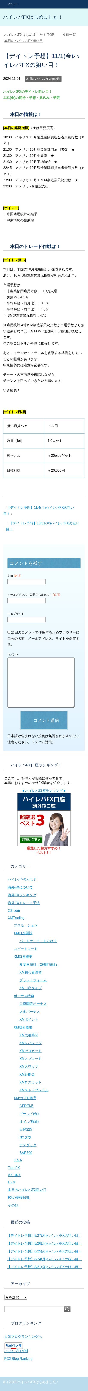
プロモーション (26, 925)
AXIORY (14, 1175)
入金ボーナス (29, 1011)
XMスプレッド (30, 1059)
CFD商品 (26, 1106)
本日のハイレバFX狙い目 (43, 78)
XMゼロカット (30, 1051)
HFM (11, 1182)
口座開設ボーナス (33, 1004)
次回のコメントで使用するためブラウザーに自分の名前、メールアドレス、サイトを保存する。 (43, 638)
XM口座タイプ (30, 988)
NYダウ (25, 1137)
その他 (13, 1205)
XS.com (14, 910)
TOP (29, 35)
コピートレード (26, 949)
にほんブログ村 (16, 1351)
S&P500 (25, 1153)
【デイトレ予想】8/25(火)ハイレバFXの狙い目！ (44, 1251)
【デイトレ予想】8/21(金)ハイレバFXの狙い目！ (44, 1267)
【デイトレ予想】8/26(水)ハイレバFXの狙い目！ (44, 1243)
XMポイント (28, 1019)
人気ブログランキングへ (23, 1336)
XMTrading (16, 918)
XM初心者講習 (30, 972)
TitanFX (14, 1168)
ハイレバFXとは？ (22, 879)
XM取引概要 (23, 1027)
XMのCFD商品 (25, 1098)
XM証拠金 (27, 1074)
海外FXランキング (22, 895)
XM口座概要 (23, 956)
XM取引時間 (28, 1035)
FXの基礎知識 (18, 1197)
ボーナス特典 (24, 996)
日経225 (25, 1129)
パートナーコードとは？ (38, 941)
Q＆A (18, 1160)
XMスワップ (28, 1066)
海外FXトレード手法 (24, 903)
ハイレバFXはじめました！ (33, 17)
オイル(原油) (29, 1121)
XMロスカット (30, 1082)
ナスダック (28, 1145)
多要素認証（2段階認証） (39, 964)
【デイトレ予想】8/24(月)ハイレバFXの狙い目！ (44, 1259)
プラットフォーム (33, 980)
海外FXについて (20, 887)
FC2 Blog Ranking (18, 1358)
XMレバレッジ (30, 1043)
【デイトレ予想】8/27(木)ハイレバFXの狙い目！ (44, 1235)
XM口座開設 (23, 933)
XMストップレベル (33, 1090)
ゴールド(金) (29, 1114)
